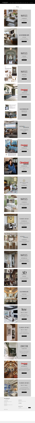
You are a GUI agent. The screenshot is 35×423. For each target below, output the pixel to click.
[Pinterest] (32, 2)
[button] (23, 2)
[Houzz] (31, 2)
